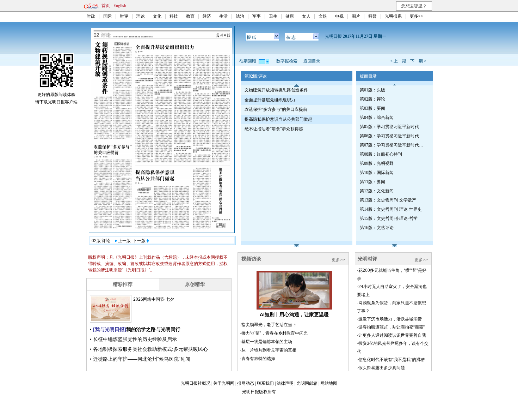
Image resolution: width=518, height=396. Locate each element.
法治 (240, 16)
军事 (256, 16)
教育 (190, 16)
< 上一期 (398, 61)
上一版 (124, 240)
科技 (173, 16)
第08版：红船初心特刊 (381, 154)
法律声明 (285, 383)
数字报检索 (286, 61)
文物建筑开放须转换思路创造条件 (276, 90)
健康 (289, 16)
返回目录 (311, 61)
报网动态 (245, 383)
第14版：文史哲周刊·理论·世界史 (391, 209)
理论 (140, 16)
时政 (91, 16)
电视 (339, 16)
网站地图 (328, 383)
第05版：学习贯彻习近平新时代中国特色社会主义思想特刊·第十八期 (393, 126)
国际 (107, 16)
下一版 (140, 240)
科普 (372, 16)
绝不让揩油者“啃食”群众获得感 (274, 128)
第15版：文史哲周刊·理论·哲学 (389, 218)
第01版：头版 (372, 90)
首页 (105, 5)
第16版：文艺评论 (377, 227)
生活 (223, 16)
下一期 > (418, 61)
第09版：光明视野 (377, 163)
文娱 (323, 16)
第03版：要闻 (372, 108)
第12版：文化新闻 (377, 190)
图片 (356, 16)
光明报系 (393, 16)
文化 (157, 16)
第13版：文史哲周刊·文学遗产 (388, 200)
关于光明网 (223, 383)
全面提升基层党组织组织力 (270, 99)
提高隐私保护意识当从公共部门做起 (278, 119)
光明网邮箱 (306, 383)
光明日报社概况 (195, 383)
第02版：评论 (372, 99)
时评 (124, 16)
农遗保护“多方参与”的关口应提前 (276, 109)
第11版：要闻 (372, 181)
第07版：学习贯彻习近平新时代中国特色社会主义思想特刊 (393, 145)
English (119, 5)
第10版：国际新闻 (377, 172)
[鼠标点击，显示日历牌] (264, 61)
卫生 (273, 16)
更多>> (416, 16)
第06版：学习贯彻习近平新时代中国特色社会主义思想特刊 (393, 135)
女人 (306, 16)
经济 (207, 16)
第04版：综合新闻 (377, 117)
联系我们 (265, 383)
